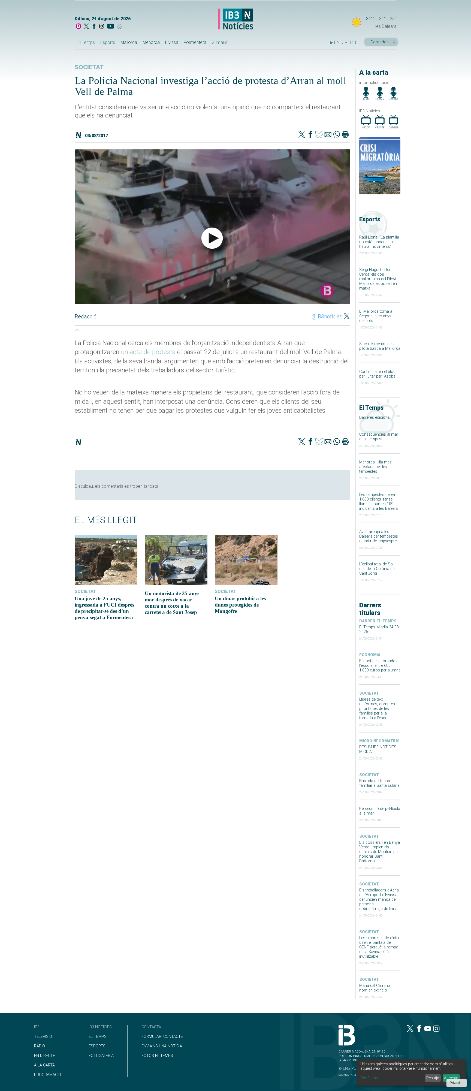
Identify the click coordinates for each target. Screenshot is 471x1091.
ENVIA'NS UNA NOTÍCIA (161, 1046)
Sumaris (219, 42)
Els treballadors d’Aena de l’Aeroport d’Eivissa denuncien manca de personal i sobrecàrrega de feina (379, 899)
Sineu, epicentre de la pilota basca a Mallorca (379, 346)
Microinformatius (379, 741)
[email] (328, 135)
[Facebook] (94, 26)
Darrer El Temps (378, 621)
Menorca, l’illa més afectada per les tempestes (375, 467)
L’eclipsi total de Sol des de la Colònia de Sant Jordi (376, 569)
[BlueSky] (120, 26)
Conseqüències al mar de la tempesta (378, 436)
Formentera (195, 42)
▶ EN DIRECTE (344, 42)
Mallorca (128, 42)
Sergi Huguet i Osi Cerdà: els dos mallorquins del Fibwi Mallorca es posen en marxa (378, 279)
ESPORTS (97, 1046)
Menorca (151, 42)
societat (369, 693)
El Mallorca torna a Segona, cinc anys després (375, 316)
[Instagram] (101, 26)
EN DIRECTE (44, 1055)
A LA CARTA (44, 1065)
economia (370, 655)
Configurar (369, 1078)
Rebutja (432, 1078)
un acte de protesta (148, 352)
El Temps (86, 42)
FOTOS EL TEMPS (157, 1055)
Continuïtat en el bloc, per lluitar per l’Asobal (377, 374)
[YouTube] (110, 26)
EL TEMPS (98, 1036)
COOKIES (344, 1074)
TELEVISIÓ (43, 1036)
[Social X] (86, 26)
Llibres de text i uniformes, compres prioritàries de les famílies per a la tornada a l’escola (377, 708)
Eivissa (171, 42)
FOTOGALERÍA (101, 1055)
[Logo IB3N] (235, 19)
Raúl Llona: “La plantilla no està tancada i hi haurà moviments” (379, 242)
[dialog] (411, 1072)
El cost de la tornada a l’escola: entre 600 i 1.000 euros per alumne (379, 666)
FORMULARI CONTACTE (162, 1036)
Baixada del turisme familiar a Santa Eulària (379, 783)
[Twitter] (302, 135)
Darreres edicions (374, 417)
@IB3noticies (327, 316)
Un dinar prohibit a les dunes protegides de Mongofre (240, 605)
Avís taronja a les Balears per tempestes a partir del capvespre (378, 536)
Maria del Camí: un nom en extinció (375, 988)
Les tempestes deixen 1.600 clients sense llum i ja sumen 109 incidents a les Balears (378, 501)
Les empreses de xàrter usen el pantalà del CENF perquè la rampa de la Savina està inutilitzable (379, 947)
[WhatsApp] (336, 135)
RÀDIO (39, 1046)
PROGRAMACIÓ (47, 1074)
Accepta (451, 1078)
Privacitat (456, 1083)
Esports (107, 42)
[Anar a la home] (78, 26)
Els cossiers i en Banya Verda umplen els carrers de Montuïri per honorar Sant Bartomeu (379, 851)
